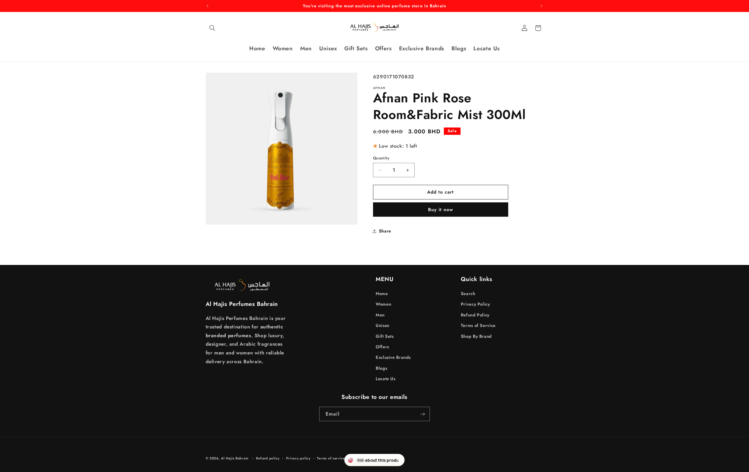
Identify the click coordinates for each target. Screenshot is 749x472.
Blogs (381, 368)
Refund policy (268, 458)
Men (380, 314)
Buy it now (440, 209)
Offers (382, 346)
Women (383, 304)
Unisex (382, 325)
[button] (212, 28)
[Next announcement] (541, 6)
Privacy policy (298, 458)
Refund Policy (475, 314)
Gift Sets (385, 336)
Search (468, 293)
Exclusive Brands (393, 357)
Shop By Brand (476, 336)
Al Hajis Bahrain (234, 458)
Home (382, 293)
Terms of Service (478, 325)
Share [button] (385, 231)
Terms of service (331, 458)
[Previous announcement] (207, 6)
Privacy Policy (475, 304)
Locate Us (386, 378)
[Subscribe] (423, 414)
